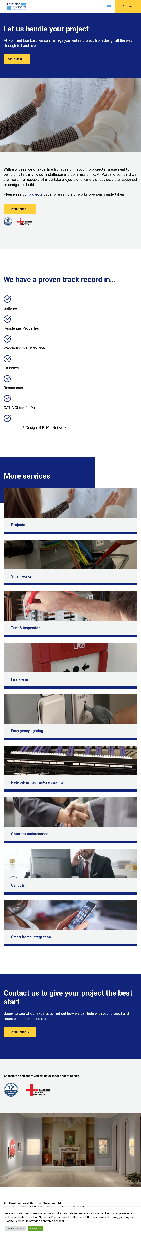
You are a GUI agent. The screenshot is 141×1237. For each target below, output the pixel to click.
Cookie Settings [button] (15, 1228)
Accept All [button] (35, 1228)
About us (13, 23)
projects (36, 194)
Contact (128, 6)
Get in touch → (17, 58)
